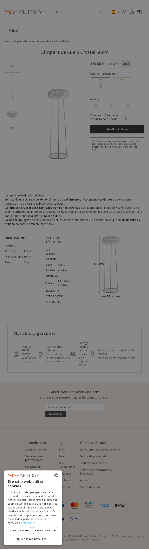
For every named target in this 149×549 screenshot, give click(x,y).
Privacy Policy (27, 523)
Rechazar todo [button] (45, 530)
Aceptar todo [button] (19, 530)
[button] (33, 539)
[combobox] (56, 475)
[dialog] (33, 507)
